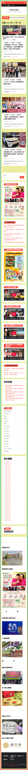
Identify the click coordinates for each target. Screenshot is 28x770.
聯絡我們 (5, 759)
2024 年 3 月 (7, 509)
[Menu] (3, 2)
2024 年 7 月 (7, 502)
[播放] (5, 299)
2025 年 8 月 (7, 481)
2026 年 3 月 (7, 470)
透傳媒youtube (20, 755)
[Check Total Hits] (8, 531)
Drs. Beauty (6, 446)
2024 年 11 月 (8, 496)
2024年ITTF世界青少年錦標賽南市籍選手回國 (14, 83)
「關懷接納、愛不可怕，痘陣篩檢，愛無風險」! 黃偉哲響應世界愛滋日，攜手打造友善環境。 (13, 47)
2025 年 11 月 (8, 476)
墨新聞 (5, 418)
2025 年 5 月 (7, 486)
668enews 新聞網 (7, 448)
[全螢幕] (22, 299)
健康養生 (6, 42)
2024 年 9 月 (7, 499)
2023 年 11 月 (8, 515)
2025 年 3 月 (7, 489)
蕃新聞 (5, 423)
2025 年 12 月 (8, 475)
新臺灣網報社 (10, 222)
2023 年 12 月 (8, 513)
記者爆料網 (6, 431)
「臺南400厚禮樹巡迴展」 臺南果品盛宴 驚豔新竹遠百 (14, 118)
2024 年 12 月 (8, 494)
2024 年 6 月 (7, 504)
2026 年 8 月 (7, 462)
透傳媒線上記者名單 (13, 756)
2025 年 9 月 (7, 479)
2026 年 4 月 (7, 468)
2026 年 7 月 (7, 463)
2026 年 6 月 (7, 465)
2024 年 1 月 (7, 512)
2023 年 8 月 (7, 520)
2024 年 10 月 (8, 497)
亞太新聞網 (6, 451)
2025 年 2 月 (7, 491)
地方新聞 (13, 42)
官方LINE (12, 759)
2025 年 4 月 (7, 488)
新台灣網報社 (7, 413)
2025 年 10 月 (8, 478)
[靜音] (20, 299)
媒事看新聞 (6, 441)
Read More (14, 56)
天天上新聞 (6, 433)
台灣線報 (6, 443)
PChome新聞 (6, 426)
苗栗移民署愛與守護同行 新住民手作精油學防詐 (14, 242)
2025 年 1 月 (7, 492)
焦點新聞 (19, 42)
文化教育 (13, 79)
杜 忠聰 (5, 51)
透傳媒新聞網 (14, 9)
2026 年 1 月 (7, 473)
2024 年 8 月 (7, 500)
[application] (14, 295)
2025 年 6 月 (7, 484)
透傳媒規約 (5, 755)
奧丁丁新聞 (6, 428)
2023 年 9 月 (7, 518)
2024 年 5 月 (7, 505)
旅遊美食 (13, 149)
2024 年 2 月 (7, 510)
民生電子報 (6, 421)
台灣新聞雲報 (7, 436)
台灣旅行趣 (6, 438)
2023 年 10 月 (8, 517)
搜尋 (5, 175)
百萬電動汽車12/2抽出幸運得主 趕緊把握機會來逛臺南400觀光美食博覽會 (14, 154)
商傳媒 (5, 416)
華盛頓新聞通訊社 (7, 411)
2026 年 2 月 (7, 471)
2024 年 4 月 (7, 507)
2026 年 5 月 (7, 467)
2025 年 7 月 (7, 483)
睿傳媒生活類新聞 (12, 365)
